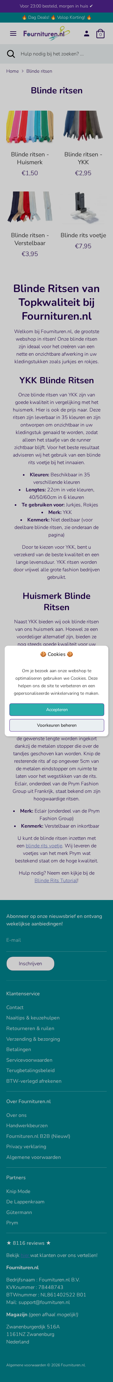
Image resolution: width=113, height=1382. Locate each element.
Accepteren (57, 710)
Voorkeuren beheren (57, 725)
